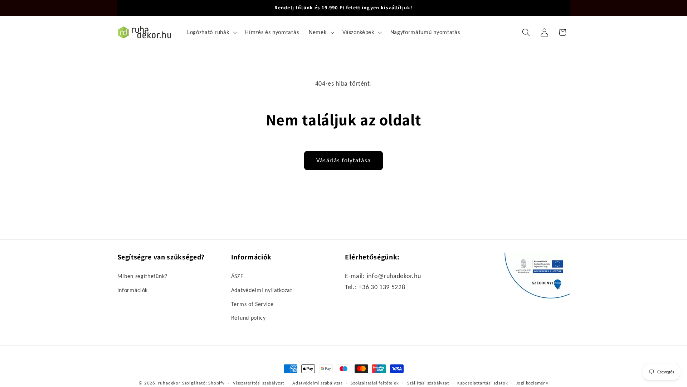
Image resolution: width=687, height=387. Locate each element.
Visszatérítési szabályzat (258, 383)
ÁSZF (237, 276)
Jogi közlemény (532, 383)
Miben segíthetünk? (142, 276)
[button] (211, 32)
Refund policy (248, 317)
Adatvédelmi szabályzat (317, 383)
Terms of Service (252, 304)
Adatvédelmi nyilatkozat (261, 290)
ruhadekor (169, 383)
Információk (132, 290)
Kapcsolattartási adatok (482, 383)
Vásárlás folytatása (343, 160)
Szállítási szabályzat (428, 383)
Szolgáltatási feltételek (375, 383)
